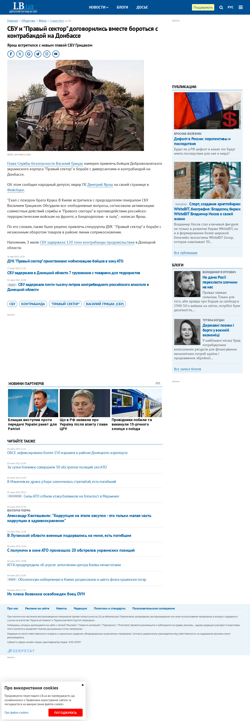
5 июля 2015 (57, 21)
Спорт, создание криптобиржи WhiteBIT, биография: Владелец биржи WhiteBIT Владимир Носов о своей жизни (207, 211)
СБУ (12, 304)
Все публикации (185, 253)
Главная (12, 21)
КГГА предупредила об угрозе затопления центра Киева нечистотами (64, 564)
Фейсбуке (15, 189)
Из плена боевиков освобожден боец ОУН (46, 594)
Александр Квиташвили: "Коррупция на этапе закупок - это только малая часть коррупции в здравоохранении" (79, 518)
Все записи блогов (187, 369)
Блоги (122, 7)
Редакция (80, 608)
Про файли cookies (16, 712)
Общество (28, 21)
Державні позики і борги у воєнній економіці (218, 330)
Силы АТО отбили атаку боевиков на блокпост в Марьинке (64, 496)
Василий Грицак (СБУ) (105, 304)
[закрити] (83, 685)
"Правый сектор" (65, 304)
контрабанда (33, 304)
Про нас (12, 608)
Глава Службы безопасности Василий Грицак (45, 163)
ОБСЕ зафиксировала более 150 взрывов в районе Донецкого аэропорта (67, 452)
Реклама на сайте (37, 608)
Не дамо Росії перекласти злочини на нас (220, 282)
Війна (42, 21)
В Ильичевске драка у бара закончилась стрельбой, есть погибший (61, 481)
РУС (231, 7)
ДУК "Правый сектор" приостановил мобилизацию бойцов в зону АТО (65, 261)
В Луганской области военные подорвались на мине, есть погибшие (69, 535)
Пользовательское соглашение (153, 608)
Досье (142, 7)
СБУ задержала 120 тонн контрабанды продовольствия (87, 242)
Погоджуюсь (65, 712)
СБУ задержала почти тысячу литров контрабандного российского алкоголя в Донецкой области (78, 287)
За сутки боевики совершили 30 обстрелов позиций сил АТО (57, 467)
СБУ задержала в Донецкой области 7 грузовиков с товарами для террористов (73, 272)
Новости (97, 7)
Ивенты (61, 608)
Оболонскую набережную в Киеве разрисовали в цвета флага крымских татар (77, 579)
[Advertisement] (85, 344)
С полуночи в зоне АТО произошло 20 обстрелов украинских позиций (71, 550)
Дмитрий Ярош (100, 184)
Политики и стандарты (109, 608)
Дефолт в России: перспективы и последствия (202, 141)
